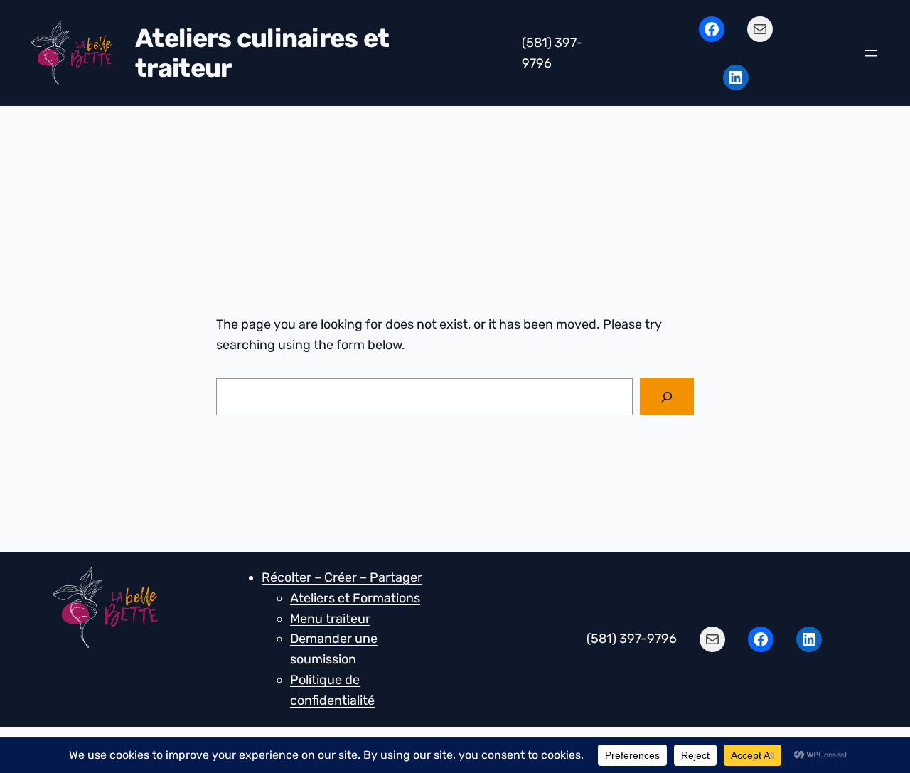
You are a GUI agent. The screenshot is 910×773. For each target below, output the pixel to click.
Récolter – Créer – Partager (342, 577)
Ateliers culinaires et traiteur (262, 52)
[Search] (667, 396)
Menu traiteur (330, 619)
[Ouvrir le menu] (870, 53)
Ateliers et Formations (355, 598)
